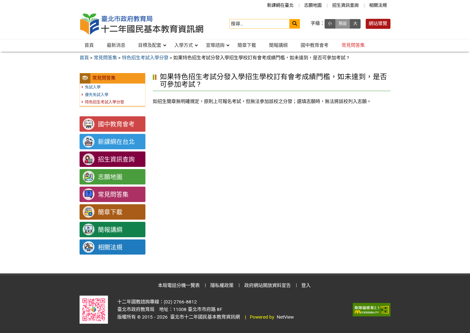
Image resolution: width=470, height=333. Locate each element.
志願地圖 (313, 5)
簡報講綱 (278, 45)
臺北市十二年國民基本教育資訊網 (204, 317)
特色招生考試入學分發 (104, 102)
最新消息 (116, 45)
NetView (285, 317)
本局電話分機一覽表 (179, 285)
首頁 (89, 45)
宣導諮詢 (215, 45)
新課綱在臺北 (280, 5)
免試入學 (93, 87)
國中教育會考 (315, 45)
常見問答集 (353, 45)
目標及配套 (149, 45)
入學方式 (183, 45)
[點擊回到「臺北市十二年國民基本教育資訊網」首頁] (142, 24)
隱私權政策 (222, 285)
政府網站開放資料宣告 (267, 285)
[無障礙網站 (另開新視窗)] (371, 309)
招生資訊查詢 (345, 5)
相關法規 (378, 5)
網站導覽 (378, 23)
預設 (343, 23)
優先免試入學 (96, 94)
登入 (306, 285)
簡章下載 (246, 45)
